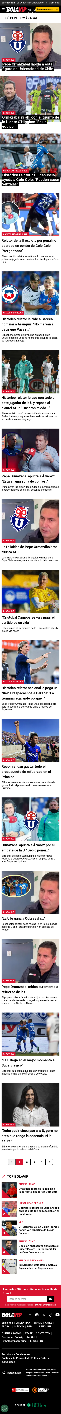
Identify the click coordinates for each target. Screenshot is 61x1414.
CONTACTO (43, 1333)
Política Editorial (40, 1358)
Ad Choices (8, 1361)
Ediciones (7, 1322)
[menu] (3, 9)
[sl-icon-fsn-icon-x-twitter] (44, 1315)
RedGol (31, 1337)
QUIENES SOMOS (12, 1333)
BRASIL (37, 1322)
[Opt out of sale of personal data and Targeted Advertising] (4, 1408)
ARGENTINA (23, 1322)
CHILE (48, 1322)
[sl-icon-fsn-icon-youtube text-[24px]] (57, 1315)
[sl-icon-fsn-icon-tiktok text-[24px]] (51, 1315)
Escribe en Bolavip (12, 1337)
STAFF (29, 1333)
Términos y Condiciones (45, 1305)
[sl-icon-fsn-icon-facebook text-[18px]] (30, 1315)
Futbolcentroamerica (14, 1341)
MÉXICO (19, 1326)
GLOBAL (6, 1326)
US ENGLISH (44, 1326)
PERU (30, 1326)
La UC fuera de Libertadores (31, 2)
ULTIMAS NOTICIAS (32, 11)
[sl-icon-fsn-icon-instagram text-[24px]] (37, 1315)
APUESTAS (36, 1341)
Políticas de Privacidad (15, 1358)
